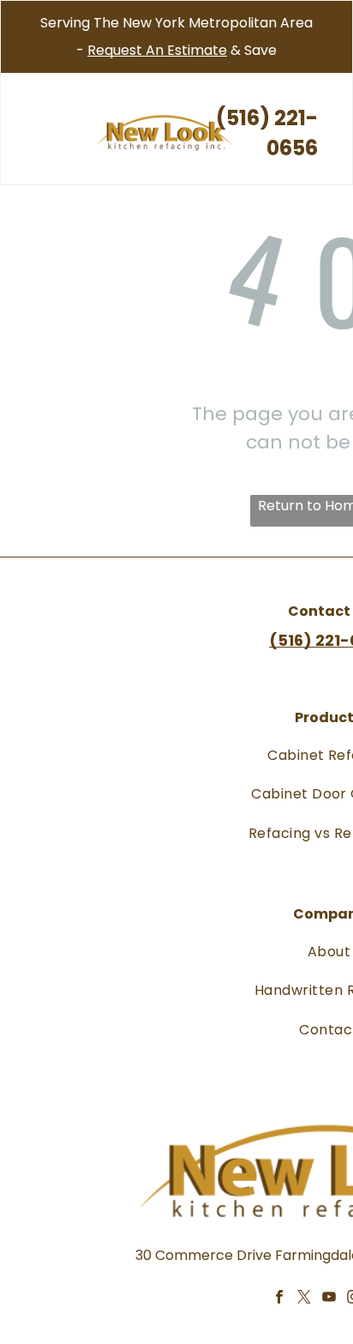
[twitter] (303, 1299)
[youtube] (328, 1299)
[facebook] (279, 1299)
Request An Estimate (157, 50)
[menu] (26, 35)
